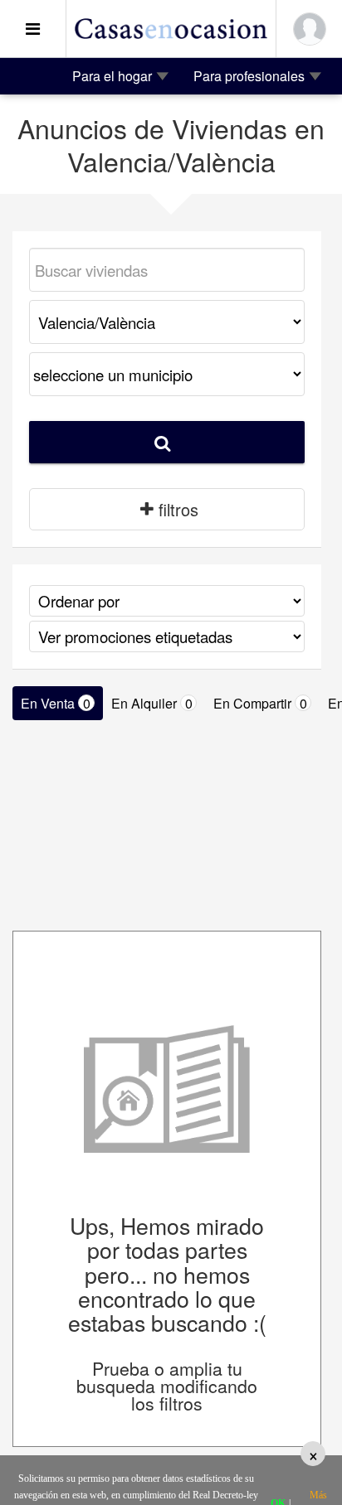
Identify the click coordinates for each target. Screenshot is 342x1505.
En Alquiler (152, 703)
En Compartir (260, 703)
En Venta (55, 703)
